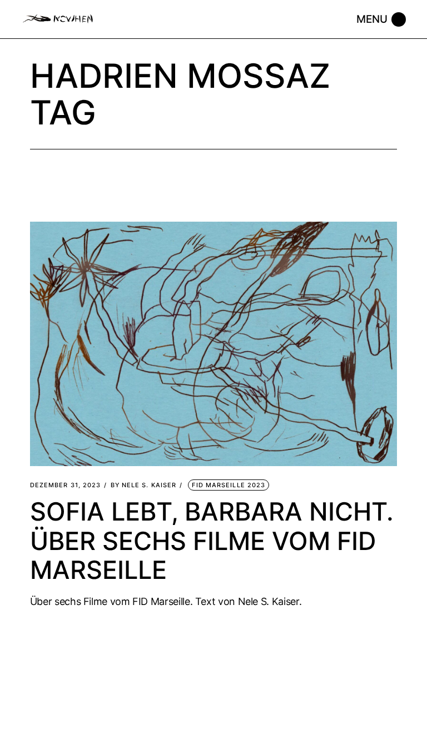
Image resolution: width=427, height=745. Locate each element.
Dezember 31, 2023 (65, 485)
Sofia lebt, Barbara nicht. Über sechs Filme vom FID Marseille (212, 540)
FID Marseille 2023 (228, 485)
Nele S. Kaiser (144, 485)
